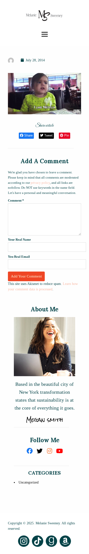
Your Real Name (19, 239)
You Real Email (19, 256)
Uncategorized (29, 482)
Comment (16, 200)
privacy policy (40, 183)
